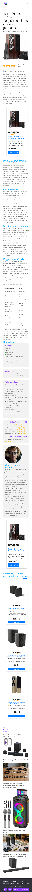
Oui (5, 889)
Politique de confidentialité (21, 889)
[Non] (30, 886)
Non (10, 889)
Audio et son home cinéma (19, 31)
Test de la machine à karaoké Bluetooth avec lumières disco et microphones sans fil (13, 785)
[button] (14, 71)
